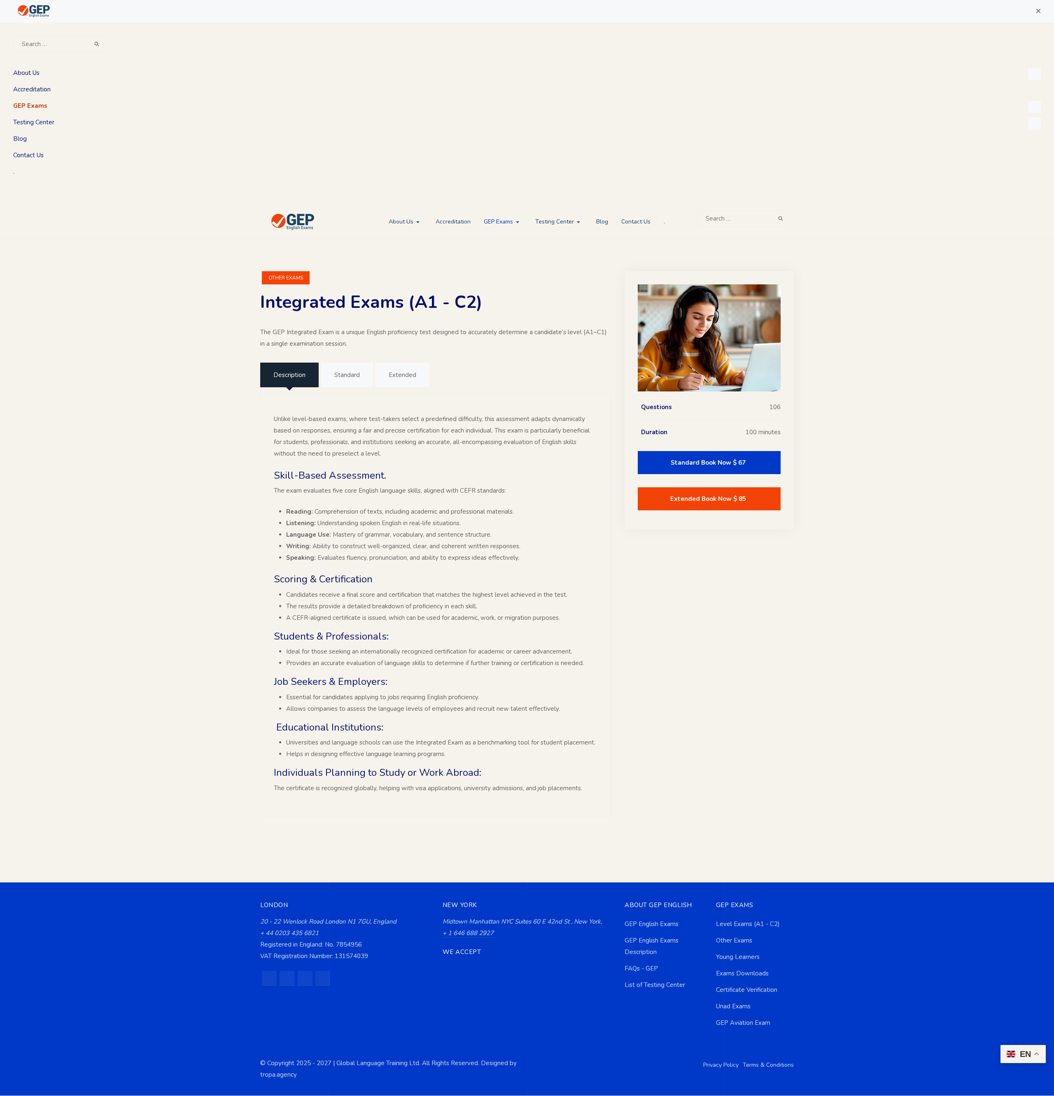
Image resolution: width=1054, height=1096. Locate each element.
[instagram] (287, 978)
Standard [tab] (347, 375)
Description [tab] (289, 375)
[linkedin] (322, 978)
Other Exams (285, 278)
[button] (1038, 11)
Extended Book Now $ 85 (708, 499)
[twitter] (305, 978)
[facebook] (269, 978)
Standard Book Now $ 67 (708, 462)
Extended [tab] (402, 375)
